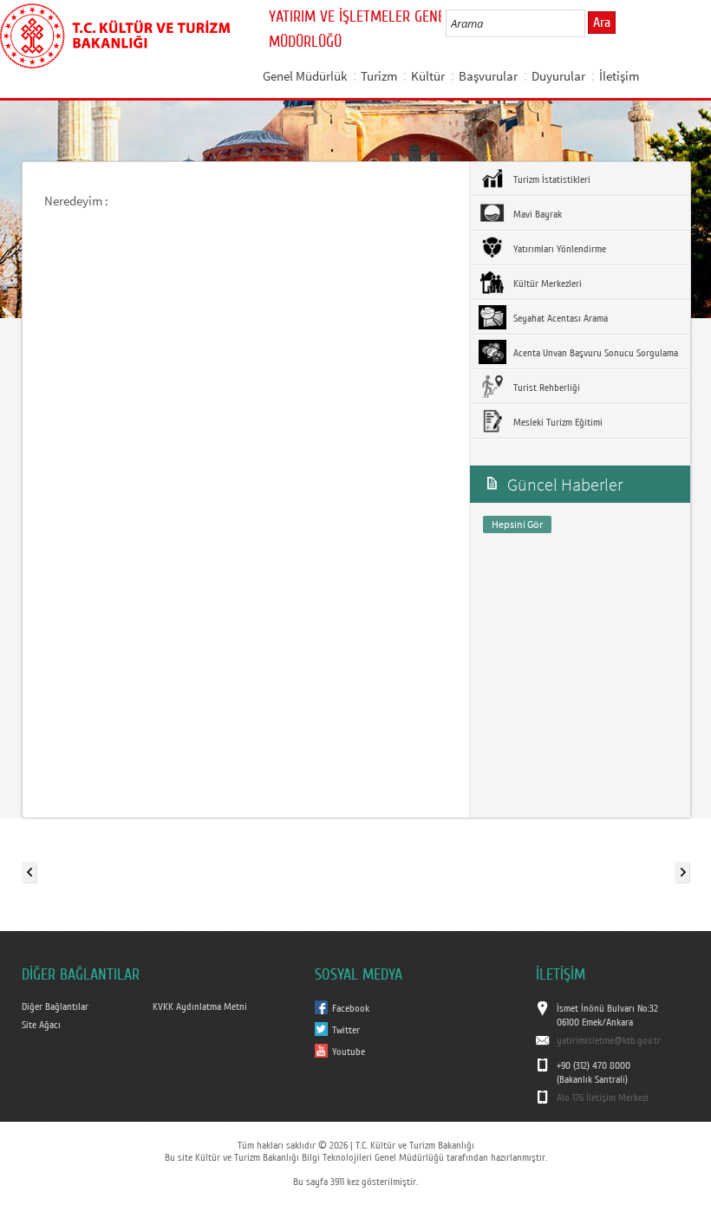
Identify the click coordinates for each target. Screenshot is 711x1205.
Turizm (379, 76)
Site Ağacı (41, 1025)
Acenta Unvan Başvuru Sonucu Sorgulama (594, 353)
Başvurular (488, 76)
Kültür (428, 76)
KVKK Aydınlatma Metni (200, 1006)
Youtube (348, 1051)
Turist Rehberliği (545, 387)
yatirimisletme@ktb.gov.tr (609, 1040)
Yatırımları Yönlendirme (558, 249)
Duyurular (558, 76)
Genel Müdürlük (305, 76)
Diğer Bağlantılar (55, 1006)
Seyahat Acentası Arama (559, 318)
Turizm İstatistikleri (550, 179)
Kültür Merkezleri (546, 283)
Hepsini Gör (517, 524)
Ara (601, 22)
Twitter (346, 1030)
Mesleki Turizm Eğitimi (557, 422)
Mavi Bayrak (536, 214)
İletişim (619, 76)
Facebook (350, 1008)
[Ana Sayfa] (115, 32)
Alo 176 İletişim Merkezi (603, 1097)
